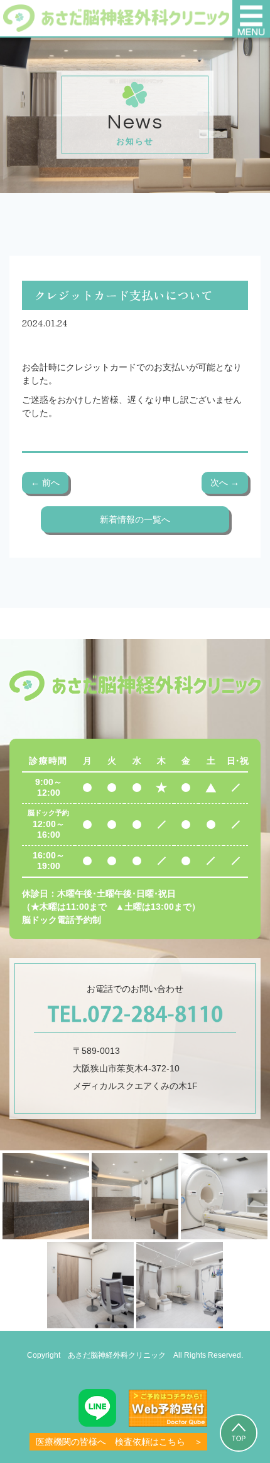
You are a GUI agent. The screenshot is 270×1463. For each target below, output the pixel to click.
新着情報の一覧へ (135, 519)
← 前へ (45, 482)
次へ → (224, 482)
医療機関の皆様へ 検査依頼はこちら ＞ (119, 1442)
